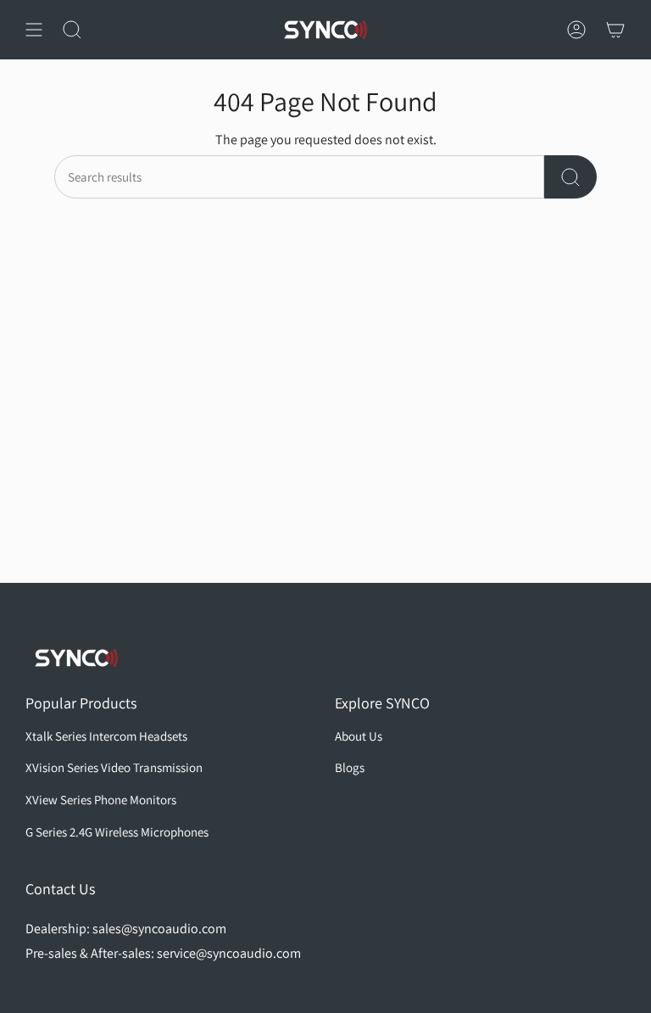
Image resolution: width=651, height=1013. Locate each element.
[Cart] (615, 29)
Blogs (349, 767)
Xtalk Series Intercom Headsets (106, 736)
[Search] (570, 177)
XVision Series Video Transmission (114, 767)
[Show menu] (34, 29)
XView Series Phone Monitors (100, 800)
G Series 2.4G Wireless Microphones (117, 832)
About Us (358, 736)
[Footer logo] (76, 658)
